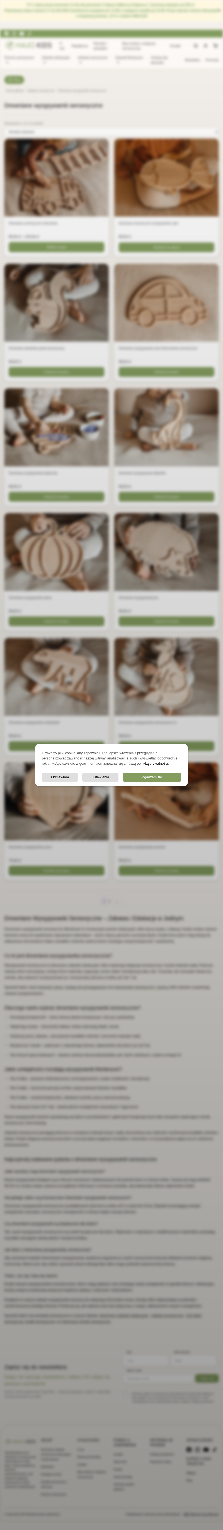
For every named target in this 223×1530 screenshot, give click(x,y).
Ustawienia (100, 777)
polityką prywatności (152, 763)
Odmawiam (60, 777)
